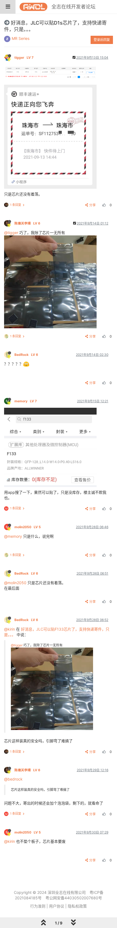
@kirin (9, 629)
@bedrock (13, 779)
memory (25, 401)
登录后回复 (102, 40)
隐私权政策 (77, 906)
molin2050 (27, 527)
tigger (23, 57)
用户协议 (56, 906)
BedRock (26, 355)
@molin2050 (15, 582)
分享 (92, 205)
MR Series (20, 38)
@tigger (11, 232)
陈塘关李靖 (27, 223)
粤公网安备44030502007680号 (73, 898)
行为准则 (37, 906)
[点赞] (103, 205)
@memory (13, 536)
